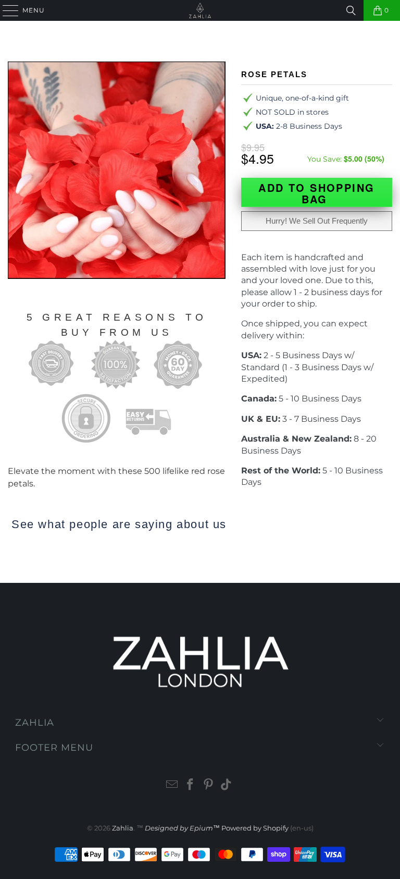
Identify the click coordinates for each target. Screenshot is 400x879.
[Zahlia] (200, 10)
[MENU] (5, 10)
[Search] (351, 10)
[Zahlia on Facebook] (190, 785)
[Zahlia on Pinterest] (209, 785)
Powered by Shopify (255, 828)
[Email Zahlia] (172, 785)
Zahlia (122, 828)
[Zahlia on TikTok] (226, 785)
